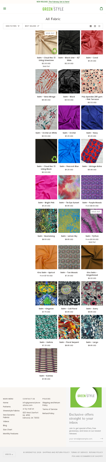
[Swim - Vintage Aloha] (92, 151)
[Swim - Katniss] (46, 360)
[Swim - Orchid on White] (46, 117)
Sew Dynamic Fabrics (9, 416)
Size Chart (7, 429)
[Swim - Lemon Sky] (69, 221)
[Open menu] (7, 8)
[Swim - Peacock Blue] (69, 151)
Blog (5, 425)
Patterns (7, 406)
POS (74, 456)
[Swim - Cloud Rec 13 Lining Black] (46, 151)
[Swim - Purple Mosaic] (92, 187)
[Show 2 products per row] (91, 26)
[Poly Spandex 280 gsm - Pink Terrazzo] (92, 81)
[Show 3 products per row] (95, 26)
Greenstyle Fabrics (11, 411)
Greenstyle (30, 452)
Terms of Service (50, 409)
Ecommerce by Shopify (92, 456)
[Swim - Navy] (92, 117)
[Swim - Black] (69, 81)
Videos (6, 421)
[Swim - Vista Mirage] (46, 81)
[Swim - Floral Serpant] (69, 327)
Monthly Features (10, 433)
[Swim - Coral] (92, 42)
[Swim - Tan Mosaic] (69, 257)
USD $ (8, 454)
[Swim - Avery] (92, 293)
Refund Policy (48, 413)
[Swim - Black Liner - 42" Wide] (69, 42)
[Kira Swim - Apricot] (46, 257)
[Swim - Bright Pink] (46, 187)
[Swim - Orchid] (69, 117)
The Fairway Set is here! (58, 2)
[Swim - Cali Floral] (69, 293)
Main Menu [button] (8, 399)
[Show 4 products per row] (100, 26)
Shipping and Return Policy (56, 452)
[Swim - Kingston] (46, 293)
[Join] (101, 439)
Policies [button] (47, 399)
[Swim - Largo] (92, 327)
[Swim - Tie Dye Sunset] (69, 187)
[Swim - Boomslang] (46, 221)
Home (5, 402)
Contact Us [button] (29, 399)
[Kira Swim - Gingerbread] (92, 257)
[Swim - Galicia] (46, 327)
